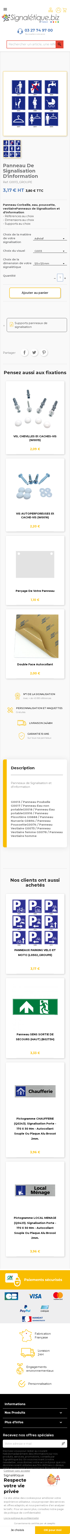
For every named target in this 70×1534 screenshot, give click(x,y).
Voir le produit (35, 412)
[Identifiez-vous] (58, 10)
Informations (15, 1404)
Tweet (34, 352)
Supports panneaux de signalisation (31, 325)
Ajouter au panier (35, 293)
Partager (24, 352)
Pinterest (44, 352)
